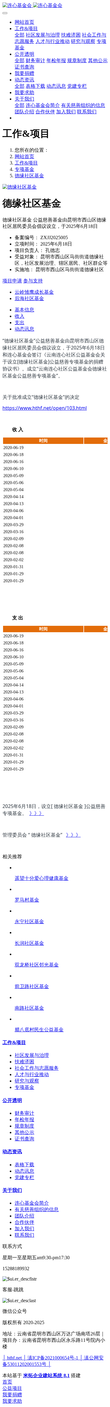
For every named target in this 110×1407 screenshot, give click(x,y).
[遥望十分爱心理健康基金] (61, 867)
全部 (19, 34)
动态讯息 (24, 328)
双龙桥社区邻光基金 (37, 964)
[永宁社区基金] (61, 910)
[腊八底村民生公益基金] (61, 1019)
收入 (19, 316)
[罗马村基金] (61, 889)
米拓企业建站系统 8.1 (46, 1375)
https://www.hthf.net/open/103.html (44, 408)
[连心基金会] (55, 5)
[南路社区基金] (61, 997)
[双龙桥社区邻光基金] (61, 954)
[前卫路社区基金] (61, 975)
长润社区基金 (29, 943)
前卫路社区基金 (32, 986)
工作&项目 (26, 162)
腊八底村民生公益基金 (39, 1029)
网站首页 (24, 22)
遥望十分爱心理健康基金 (41, 878)
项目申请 (12, 280)
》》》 (36, 813)
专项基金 (24, 169)
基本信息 (24, 309)
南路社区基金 (29, 1008)
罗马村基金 (27, 899)
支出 (19, 322)
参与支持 (33, 280)
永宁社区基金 (29, 921)
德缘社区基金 (29, 175)
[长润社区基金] (61, 932)
